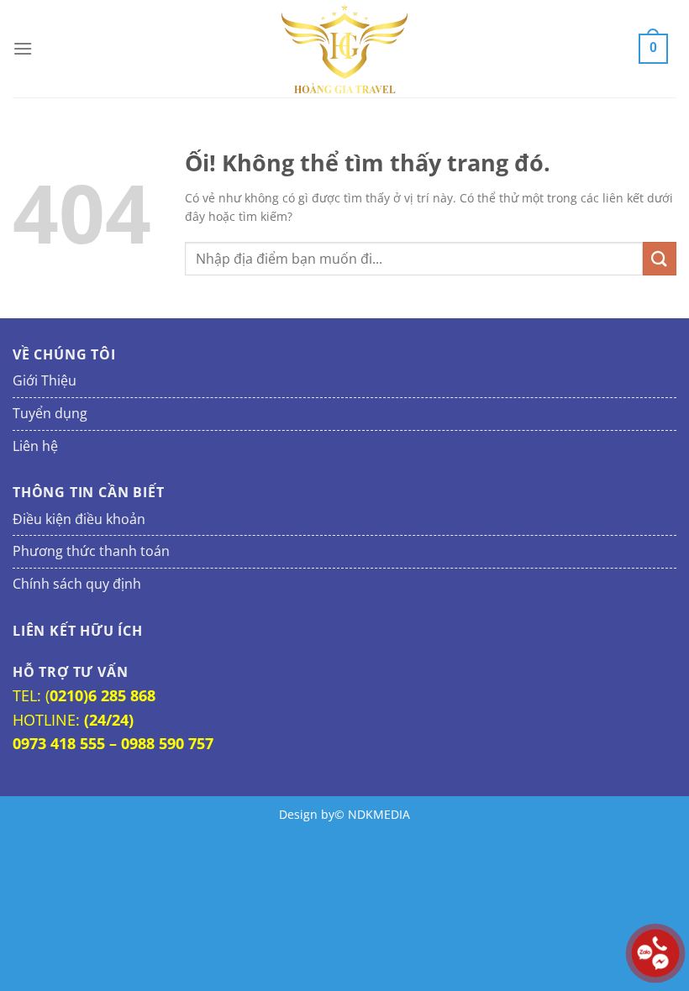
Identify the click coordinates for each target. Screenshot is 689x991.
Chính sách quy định (77, 583)
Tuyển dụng (50, 413)
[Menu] (23, 48)
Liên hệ (35, 446)
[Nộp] (659, 258)
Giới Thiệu (44, 380)
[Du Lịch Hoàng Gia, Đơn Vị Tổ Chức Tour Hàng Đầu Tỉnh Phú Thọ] (344, 48)
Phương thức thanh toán (91, 551)
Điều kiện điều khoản (79, 519)
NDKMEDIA (379, 814)
